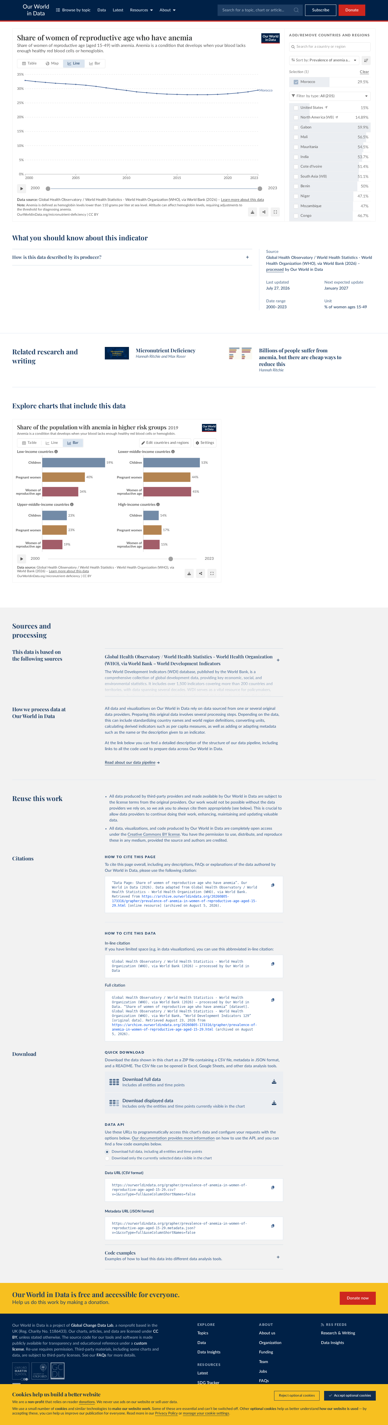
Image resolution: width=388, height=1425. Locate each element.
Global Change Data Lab (92, 1326)
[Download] (252, 212)
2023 (272, 188)
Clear (364, 72)
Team (263, 1362)
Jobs (263, 1372)
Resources (139, 10)
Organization (270, 1343)
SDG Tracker (208, 1383)
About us (267, 1333)
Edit (167, 443)
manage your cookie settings (206, 1413)
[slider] (48, 188)
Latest (118, 10)
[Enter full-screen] (275, 212)
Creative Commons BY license (154, 835)
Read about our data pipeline (130, 763)
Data (101, 10)
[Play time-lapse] (21, 188)
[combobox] (260, 10)
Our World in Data (36, 10)
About (165, 10)
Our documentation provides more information (173, 1138)
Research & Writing (338, 1333)
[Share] (263, 212)
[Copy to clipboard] (267, 885)
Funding (266, 1352)
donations (87, 1402)
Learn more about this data (242, 200)
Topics (202, 1333)
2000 (35, 188)
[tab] (29, 64)
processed (275, 270)
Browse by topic (76, 10)
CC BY (93, 214)
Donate (351, 10)
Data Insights (208, 1352)
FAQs (101, 1355)
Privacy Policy (166, 1413)
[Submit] (296, 10)
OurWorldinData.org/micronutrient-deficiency (51, 214)
